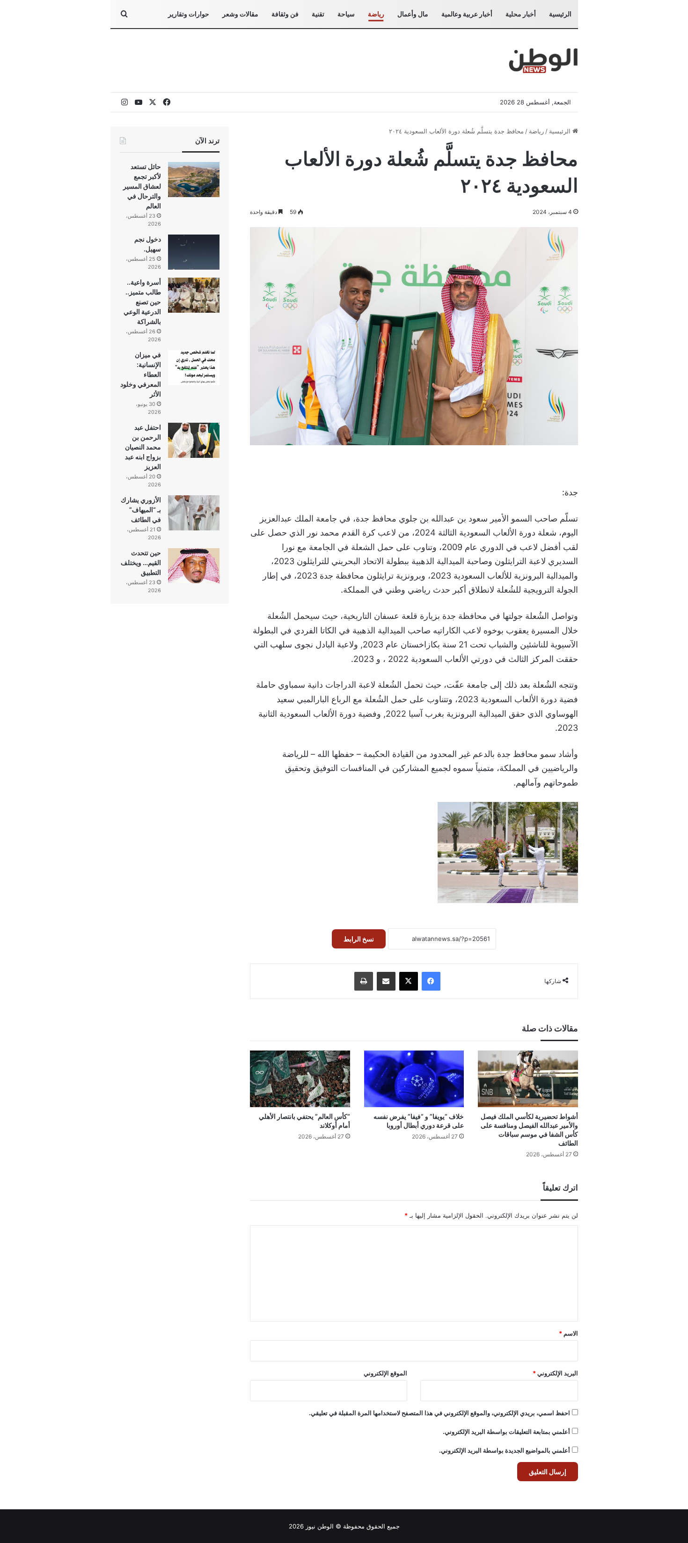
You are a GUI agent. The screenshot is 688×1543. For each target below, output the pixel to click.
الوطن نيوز (320, 1526)
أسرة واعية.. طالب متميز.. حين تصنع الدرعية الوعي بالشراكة (142, 301)
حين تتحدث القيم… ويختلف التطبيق (141, 562)
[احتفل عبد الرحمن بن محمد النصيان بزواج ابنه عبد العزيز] (194, 440)
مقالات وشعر (240, 14)
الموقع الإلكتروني (385, 1373)
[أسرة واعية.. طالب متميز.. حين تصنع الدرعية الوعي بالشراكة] (194, 295)
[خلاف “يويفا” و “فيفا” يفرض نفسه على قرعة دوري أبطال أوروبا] (414, 1079)
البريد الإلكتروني (555, 1373)
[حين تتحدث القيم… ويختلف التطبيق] (194, 565)
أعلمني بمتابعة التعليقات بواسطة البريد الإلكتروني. (506, 1431)
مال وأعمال (412, 14)
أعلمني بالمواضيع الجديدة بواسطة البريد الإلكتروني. (504, 1450)
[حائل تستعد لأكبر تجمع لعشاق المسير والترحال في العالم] (194, 179)
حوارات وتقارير (188, 14)
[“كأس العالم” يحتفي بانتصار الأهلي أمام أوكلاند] (300, 1079)
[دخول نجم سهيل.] (194, 252)
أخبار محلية (520, 14)
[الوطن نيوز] (543, 60)
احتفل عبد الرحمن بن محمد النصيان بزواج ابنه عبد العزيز (143, 446)
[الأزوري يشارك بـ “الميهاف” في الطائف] (194, 512)
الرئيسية (560, 14)
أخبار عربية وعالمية (466, 14)
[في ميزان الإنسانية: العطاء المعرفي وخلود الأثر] (194, 367)
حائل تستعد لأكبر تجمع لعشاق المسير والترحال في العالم (142, 186)
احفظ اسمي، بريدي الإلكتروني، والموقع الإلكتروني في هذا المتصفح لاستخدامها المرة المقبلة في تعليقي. (439, 1413)
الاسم (568, 1333)
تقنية (318, 14)
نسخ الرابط (359, 939)
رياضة (376, 14)
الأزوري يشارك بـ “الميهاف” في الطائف (141, 509)
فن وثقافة (285, 14)
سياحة (346, 14)
